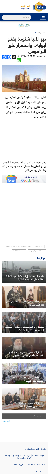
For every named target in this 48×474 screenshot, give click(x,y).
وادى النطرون (39, 247)
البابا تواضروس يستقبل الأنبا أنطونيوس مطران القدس (29, 405)
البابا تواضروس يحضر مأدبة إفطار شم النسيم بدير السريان (24, 379)
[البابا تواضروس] (24, 297)
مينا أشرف (41, 56)
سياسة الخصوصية (37, 465)
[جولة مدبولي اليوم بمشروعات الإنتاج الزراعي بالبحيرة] (24, 323)
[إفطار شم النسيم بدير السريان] (24, 373)
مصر (35, 33)
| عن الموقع (21, 465)
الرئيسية (42, 33)
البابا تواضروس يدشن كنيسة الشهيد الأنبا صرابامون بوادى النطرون (25, 354)
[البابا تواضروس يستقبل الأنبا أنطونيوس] (24, 399)
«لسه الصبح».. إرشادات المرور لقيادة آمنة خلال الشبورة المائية (25, 278)
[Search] (3, 15)
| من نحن (40, 471)
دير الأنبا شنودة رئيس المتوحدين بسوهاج (18, 247)
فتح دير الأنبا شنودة (19, 251)
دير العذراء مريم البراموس (37, 251)
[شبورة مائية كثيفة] (24, 272)
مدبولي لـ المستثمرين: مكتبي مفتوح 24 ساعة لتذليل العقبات (24, 328)
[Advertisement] (24, 214)
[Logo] (24, 6)
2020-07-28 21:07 (26, 56)
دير (25, 162)
